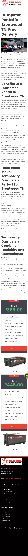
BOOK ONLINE (14, 348)
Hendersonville (6, 520)
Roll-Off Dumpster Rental (9, 500)
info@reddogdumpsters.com (13, 478)
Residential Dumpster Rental (10, 494)
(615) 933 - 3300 (12, 468)
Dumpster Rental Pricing (9, 492)
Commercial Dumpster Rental (10, 496)
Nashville (4, 510)
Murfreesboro (6, 516)
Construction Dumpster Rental (10, 498)
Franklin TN (5, 512)
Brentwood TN (6, 514)
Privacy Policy (6, 502)
